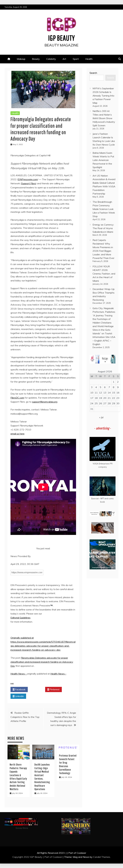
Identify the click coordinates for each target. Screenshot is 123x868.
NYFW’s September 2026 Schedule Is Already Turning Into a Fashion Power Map (103, 95)
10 (91, 392)
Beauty (36, 58)
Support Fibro (28, 183)
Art (64, 58)
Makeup (21, 58)
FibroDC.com (17, 397)
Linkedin (19, 696)
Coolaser (57, 856)
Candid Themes (101, 856)
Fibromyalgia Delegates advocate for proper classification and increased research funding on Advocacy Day (41, 661)
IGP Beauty (61, 37)
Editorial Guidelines (20, 617)
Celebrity (51, 58)
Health (89, 58)
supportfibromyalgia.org (44, 401)
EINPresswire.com (28, 179)
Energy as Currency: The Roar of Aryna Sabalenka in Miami (103, 228)
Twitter (37, 689)
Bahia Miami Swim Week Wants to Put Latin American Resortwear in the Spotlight (103, 160)
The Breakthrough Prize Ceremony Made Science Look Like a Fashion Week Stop (104, 209)
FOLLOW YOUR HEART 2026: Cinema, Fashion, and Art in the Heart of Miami (104, 273)
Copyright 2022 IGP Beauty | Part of (32, 856)
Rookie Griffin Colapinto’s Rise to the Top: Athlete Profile (25, 716)
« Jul (101, 417)
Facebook (20, 689)
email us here (17, 433)
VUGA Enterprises (101, 463)
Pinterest (54, 689)
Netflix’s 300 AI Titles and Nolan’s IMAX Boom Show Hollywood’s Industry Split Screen (104, 118)
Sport (76, 58)
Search (93, 72)
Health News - (18, 673)
